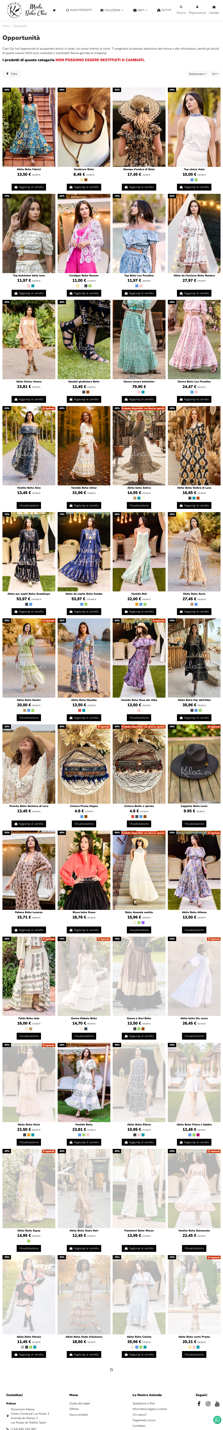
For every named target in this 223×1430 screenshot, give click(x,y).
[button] (111, 10)
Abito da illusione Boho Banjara (194, 275)
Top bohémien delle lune (29, 275)
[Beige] (81, 179)
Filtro (13, 74)
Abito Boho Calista (139, 1337)
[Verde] (196, 179)
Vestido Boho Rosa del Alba (139, 700)
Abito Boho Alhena (194, 912)
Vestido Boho (84, 1124)
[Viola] (143, 922)
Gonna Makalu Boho (84, 1018)
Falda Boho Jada (28, 1018)
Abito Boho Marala (29, 1337)
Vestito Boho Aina (29, 488)
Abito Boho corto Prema (194, 1337)
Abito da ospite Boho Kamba (83, 594)
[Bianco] (24, 285)
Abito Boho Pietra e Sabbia (194, 1124)
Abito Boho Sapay (28, 1230)
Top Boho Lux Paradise (139, 275)
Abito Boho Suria (194, 594)
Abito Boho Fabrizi (29, 169)
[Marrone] (85, 179)
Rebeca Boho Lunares (29, 912)
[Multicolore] (143, 498)
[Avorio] (134, 922)
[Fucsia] (198, 1134)
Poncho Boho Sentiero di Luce (28, 806)
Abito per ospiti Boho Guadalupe (29, 594)
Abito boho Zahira (139, 488)
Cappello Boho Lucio (194, 806)
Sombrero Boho (84, 169)
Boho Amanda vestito (139, 912)
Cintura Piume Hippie (84, 806)
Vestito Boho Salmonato (194, 1230)
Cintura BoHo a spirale (139, 806)
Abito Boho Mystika (84, 700)
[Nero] (85, 285)
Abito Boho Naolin (29, 700)
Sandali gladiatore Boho (84, 381)
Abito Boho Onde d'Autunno (84, 1337)
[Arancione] (136, 604)
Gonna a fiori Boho (139, 1018)
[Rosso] (79, 710)
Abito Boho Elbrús (139, 1124)
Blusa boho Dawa (84, 912)
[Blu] (192, 179)
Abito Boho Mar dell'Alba (194, 700)
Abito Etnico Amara (28, 381)
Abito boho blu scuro (194, 1018)
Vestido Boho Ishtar (84, 488)
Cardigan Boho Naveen (84, 275)
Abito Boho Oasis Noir (84, 1230)
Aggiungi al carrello (31, 187)
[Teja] (198, 498)
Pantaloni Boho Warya (139, 1230)
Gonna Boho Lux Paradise (194, 381)
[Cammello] (134, 498)
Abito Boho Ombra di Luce (194, 488)
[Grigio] (22, 1347)
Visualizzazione (29, 505)
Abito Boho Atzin (29, 1124)
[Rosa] (28, 285)
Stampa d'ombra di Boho (139, 169)
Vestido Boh (139, 594)
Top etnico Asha (194, 169)
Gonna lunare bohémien (139, 381)
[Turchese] (32, 285)
